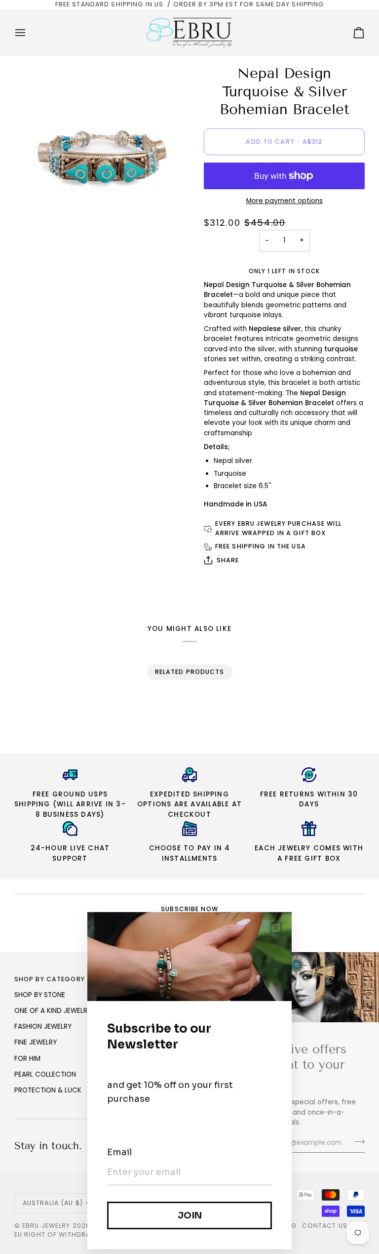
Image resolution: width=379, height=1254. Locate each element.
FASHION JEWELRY (43, 1026)
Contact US (324, 1225)
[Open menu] (29, 32)
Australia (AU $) (53, 1203)
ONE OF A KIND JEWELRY (52, 1010)
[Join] (356, 1141)
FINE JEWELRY (35, 1042)
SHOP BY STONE (39, 995)
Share (228, 560)
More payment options (284, 201)
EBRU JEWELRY (46, 1225)
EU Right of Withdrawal (59, 1234)
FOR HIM (27, 1058)
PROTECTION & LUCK (47, 1090)
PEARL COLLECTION (45, 1074)
